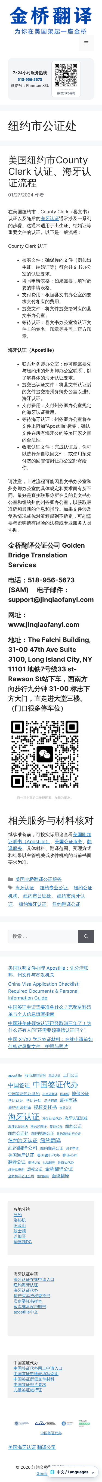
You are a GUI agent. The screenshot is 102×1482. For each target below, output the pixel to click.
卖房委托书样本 (28, 1301)
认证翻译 (49, 1162)
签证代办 (56, 1126)
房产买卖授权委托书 (32, 1295)
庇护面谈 (68, 1100)
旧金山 (20, 1225)
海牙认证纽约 (18, 1126)
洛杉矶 (20, 1220)
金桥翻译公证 (59, 1169)
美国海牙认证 (21, 1155)
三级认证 (54, 1075)
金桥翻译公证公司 (21, 1176)
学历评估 (33, 1100)
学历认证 (15, 1100)
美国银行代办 (48, 1155)
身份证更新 (16, 1169)
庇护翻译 (50, 1101)
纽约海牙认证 (33, 904)
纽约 (18, 1214)
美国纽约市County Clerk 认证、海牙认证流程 (49, 171)
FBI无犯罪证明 (35, 1075)
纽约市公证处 (37, 896)
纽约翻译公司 (23, 1148)
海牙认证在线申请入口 (34, 1279)
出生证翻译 (49, 1094)
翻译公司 (70, 1155)
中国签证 (19, 1085)
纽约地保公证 (42, 1133)
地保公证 (80, 1093)
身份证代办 (66, 1162)
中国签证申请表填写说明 (36, 1373)
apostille (15, 1075)
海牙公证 (66, 1108)
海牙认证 (50, 218)
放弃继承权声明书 (30, 1306)
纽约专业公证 (54, 887)
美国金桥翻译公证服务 (39, 879)
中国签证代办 (55, 1084)
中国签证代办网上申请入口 (38, 1368)
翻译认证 (34, 1162)
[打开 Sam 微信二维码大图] (66, 76)
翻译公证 (17, 1161)
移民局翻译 (38, 1126)
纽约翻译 (50, 1140)
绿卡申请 (72, 1148)
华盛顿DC (23, 1241)
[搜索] (86, 936)
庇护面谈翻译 (19, 1107)
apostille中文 (26, 1312)
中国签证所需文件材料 (34, 1379)
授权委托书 (45, 1107)
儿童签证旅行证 (28, 1389)
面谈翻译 (60, 1175)
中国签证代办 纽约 (24, 1093)
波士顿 (20, 1230)
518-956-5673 (30, 79)
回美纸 (64, 1094)
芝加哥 (20, 1236)
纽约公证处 (18, 1133)
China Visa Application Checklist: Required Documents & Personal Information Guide (44, 991)
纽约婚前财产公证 (69, 1133)
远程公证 (34, 1169)
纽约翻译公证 (66, 904)
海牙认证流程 (76, 1118)
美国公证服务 (68, 841)
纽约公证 (73, 1126)
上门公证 (70, 1075)
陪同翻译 (43, 1176)
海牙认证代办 (52, 1118)
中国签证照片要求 (30, 1384)
